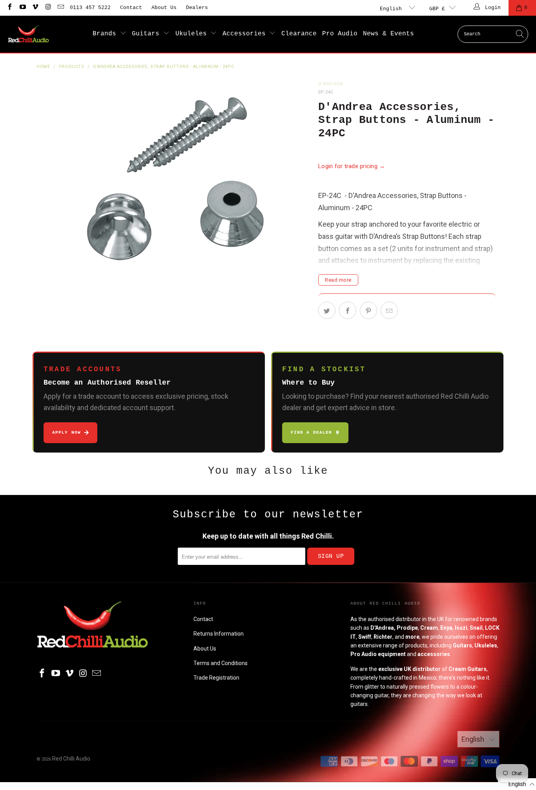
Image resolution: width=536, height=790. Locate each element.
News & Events (388, 33)
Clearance (299, 33)
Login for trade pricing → (351, 166)
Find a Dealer (311, 432)
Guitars (147, 33)
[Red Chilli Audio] (28, 34)
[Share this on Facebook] (347, 310)
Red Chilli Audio (71, 758)
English (392, 9)
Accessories (246, 33)
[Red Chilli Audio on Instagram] (47, 8)
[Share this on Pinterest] (368, 310)
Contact (131, 8)
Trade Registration (216, 678)
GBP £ (437, 9)
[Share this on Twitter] (326, 310)
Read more (338, 280)
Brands (106, 33)
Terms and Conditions (220, 663)
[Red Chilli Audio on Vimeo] (34, 8)
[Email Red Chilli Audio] (60, 8)
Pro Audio (339, 33)
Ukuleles (193, 33)
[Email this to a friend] (389, 310)
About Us (164, 8)
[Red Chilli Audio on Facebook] (9, 8)
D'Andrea (330, 83)
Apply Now (66, 432)
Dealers (197, 8)
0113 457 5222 (90, 8)
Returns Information (218, 634)
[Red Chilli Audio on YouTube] (22, 8)
